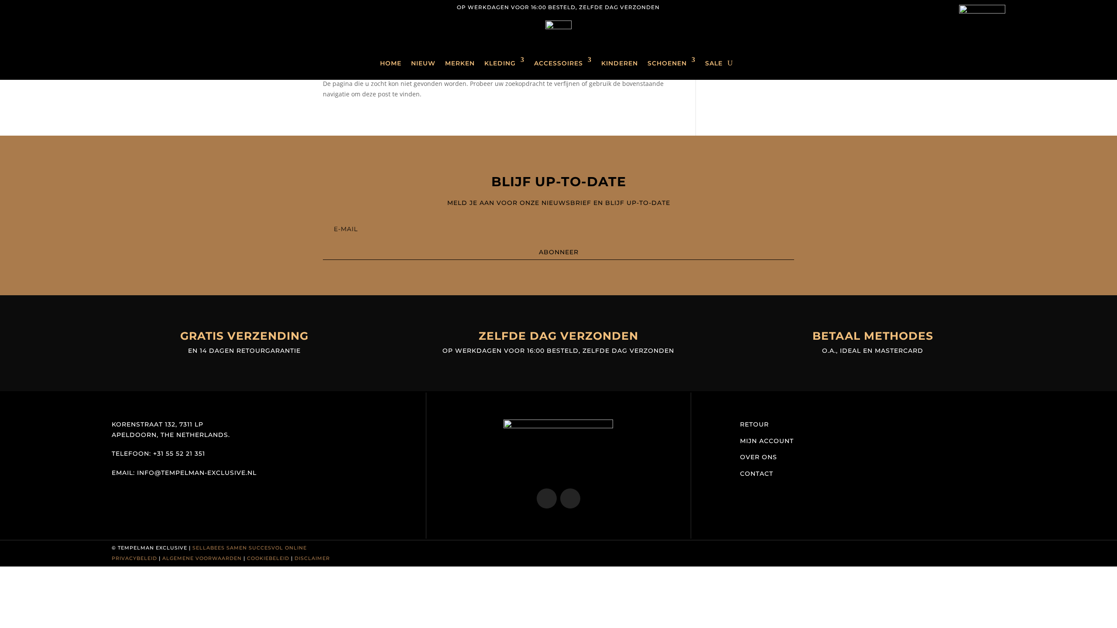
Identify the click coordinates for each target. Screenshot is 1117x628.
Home (390, 63)
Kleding (500, 63)
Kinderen (619, 63)
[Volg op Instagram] (119, 7)
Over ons (758, 457)
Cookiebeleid (268, 558)
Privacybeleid (134, 558)
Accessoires (558, 63)
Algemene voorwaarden (202, 558)
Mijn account (767, 441)
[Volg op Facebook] (136, 7)
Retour (754, 424)
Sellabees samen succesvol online (249, 548)
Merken (460, 63)
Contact (756, 474)
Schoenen (667, 63)
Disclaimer (312, 558)
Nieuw (423, 63)
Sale (714, 63)
